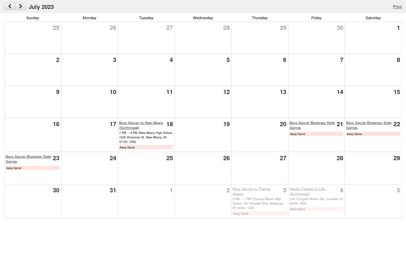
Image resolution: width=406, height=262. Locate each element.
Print (397, 6)
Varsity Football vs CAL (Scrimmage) (307, 191)
